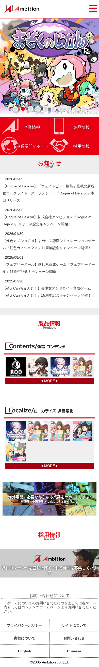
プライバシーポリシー (24, 625)
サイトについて (74, 625)
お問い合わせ (74, 638)
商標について (24, 638)
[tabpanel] (49, 67)
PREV (9, 67)
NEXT (89, 67)
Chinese (74, 651)
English (24, 651)
